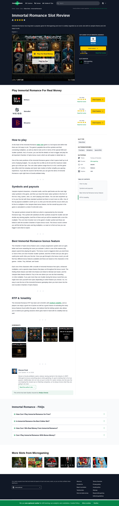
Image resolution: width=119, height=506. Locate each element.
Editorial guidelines (98, 496)
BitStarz (26, 100)
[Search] (58, 3)
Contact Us (80, 484)
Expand (14, 32)
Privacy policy (97, 484)
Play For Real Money (45, 54)
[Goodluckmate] (17, 3)
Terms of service (97, 481)
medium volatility (55, 303)
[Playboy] (100, 462)
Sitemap (95, 490)
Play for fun (43, 61)
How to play (83, 184)
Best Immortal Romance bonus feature (91, 193)
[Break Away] (84, 462)
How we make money (82, 493)
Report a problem (81, 487)
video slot (40, 145)
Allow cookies (86, 503)
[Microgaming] (81, 62)
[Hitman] (67, 462)
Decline (96, 503)
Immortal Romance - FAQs (28, 406)
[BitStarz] (17, 100)
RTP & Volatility (84, 197)
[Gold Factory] (35, 462)
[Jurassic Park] (51, 462)
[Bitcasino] (17, 123)
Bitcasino (27, 123)
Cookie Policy (74, 503)
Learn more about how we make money (98, 8)
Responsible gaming (98, 493)
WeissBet (93, 43)
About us (79, 481)
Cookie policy (96, 487)
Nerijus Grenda (43, 392)
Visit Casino (98, 100)
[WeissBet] (93, 39)
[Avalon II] (19, 462)
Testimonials (80, 490)
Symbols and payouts (86, 188)
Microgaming (88, 61)
